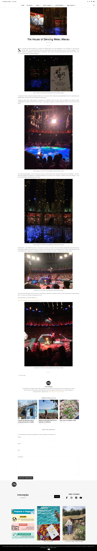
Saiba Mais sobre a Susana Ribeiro (56, 391)
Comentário (20, 456)
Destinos (29, 5)
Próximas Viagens (7, 1)
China (50, 37)
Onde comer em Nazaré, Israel (68, 420)
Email (19, 443)
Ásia (46, 37)
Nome (19, 437)
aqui (37, 297)
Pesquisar (57, 496)
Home (22, 5)
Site (19, 450)
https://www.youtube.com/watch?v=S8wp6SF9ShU (29, 300)
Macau (48, 45)
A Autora (14, 1)
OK (48, 549)
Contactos (23, 497)
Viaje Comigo (22, 375)
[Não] (95, 547)
